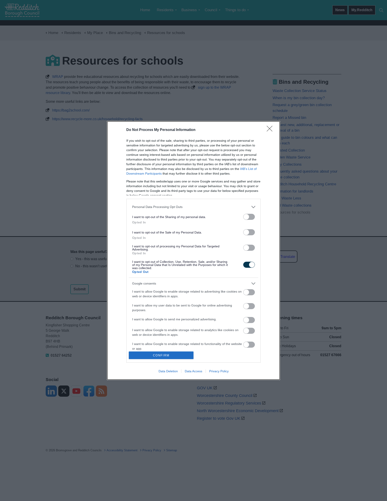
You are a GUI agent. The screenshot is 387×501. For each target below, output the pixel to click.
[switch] (249, 217)
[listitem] (193, 207)
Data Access (193, 371)
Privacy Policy (219, 371)
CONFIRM (161, 355)
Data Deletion (168, 371)
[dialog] (193, 250)
